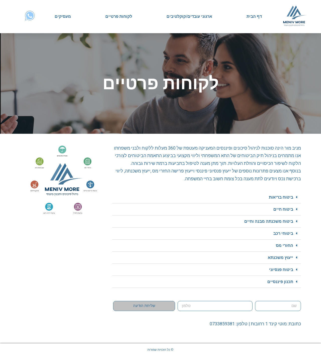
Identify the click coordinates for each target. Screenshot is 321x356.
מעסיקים (63, 16)
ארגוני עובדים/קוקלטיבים (189, 16)
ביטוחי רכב (283, 233)
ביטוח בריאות (281, 197)
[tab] (206, 197)
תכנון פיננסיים (280, 281)
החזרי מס (284, 245)
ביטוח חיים (283, 209)
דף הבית (254, 16)
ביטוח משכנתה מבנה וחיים (268, 221)
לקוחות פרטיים (118, 16)
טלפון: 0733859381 (229, 323)
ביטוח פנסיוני (281, 269)
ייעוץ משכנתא (280, 257)
